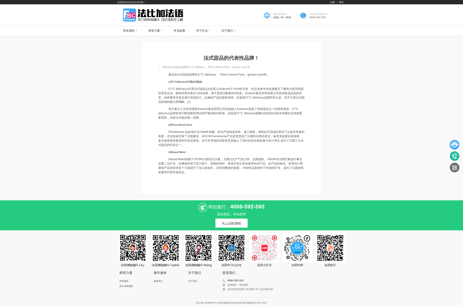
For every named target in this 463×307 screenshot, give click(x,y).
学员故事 (179, 30)
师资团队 (124, 281)
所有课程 (129, 30)
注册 (332, 2)
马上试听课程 (231, 223)
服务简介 (158, 281)
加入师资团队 (126, 286)
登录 (341, 2)
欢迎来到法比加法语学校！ (132, 2)
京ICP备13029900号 (206, 302)
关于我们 (192, 281)
